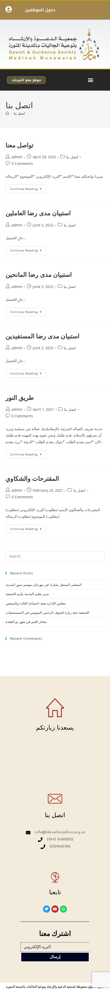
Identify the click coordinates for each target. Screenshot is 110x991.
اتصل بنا (19, 113)
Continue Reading (28, 188)
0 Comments (22, 163)
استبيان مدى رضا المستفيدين (43, 336)
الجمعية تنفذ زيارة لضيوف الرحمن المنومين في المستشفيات (47, 612)
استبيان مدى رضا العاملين (38, 213)
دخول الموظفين (40, 10)
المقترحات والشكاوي (32, 478)
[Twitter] (46, 909)
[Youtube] (55, 909)
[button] (90, 80)
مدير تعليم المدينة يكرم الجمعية (27, 593)
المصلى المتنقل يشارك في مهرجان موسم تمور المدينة (44, 584)
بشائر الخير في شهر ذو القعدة (26, 621)
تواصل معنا (20, 145)
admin (17, 156)
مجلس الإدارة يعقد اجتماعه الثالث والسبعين (36, 603)
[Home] (7, 113)
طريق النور (20, 397)
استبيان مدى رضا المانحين (39, 274)
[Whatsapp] (63, 909)
